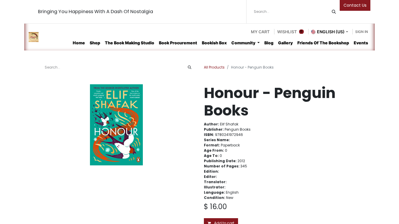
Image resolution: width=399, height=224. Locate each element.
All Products (214, 67)
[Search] (334, 11)
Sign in (361, 31)
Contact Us (355, 5)
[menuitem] (78, 42)
